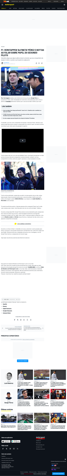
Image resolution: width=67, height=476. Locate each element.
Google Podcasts (7, 310)
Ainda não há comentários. (23, 339)
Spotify (5, 304)
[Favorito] (39, 63)
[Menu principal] (2, 5)
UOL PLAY (35, 1)
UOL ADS (40, 1)
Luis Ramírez (6, 62)
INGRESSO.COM (15, 1)
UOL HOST (21, 1)
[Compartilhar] (36, 63)
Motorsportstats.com (40, 449)
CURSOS (30, 1)
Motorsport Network (28, 473)
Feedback (3, 456)
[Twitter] (17, 319)
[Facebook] (14, 319)
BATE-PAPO (56, 1)
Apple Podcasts (7, 308)
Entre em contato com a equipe (8, 460)
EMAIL (62, 1)
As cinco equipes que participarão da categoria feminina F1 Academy (18, 118)
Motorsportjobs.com (40, 444)
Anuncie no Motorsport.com (7, 458)
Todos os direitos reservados (39, 473)
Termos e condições (24, 472)
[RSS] (17, 448)
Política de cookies (33, 472)
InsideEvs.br (38, 440)
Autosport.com (39, 446)
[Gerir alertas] (30, 319)
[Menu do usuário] (64, 4)
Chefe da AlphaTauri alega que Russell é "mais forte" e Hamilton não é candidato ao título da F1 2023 (22, 111)
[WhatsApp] (20, 319)
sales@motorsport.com (6, 462)
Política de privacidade (42, 472)
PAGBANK (26, 1)
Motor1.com (38, 442)
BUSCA (49, 1)
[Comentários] (42, 63)
